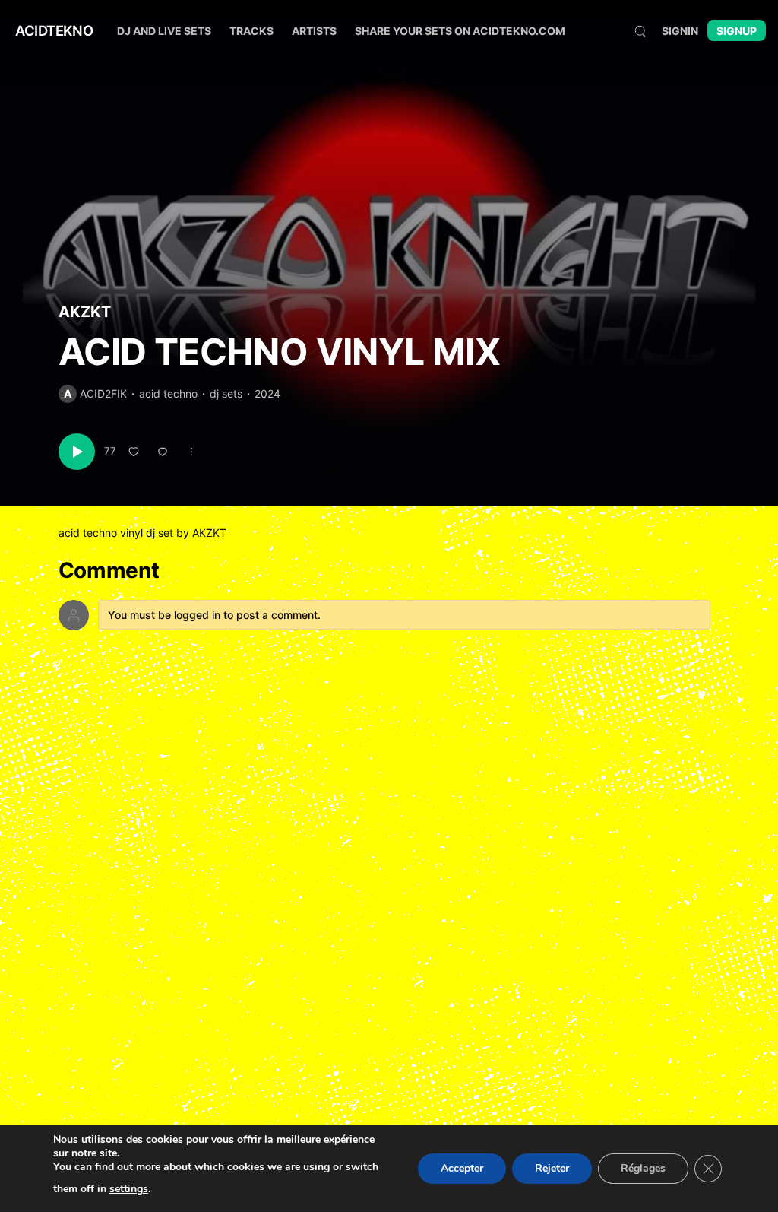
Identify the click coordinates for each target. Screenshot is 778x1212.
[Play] (77, 451)
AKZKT (85, 312)
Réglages (643, 1168)
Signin (680, 30)
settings (128, 1189)
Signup (736, 30)
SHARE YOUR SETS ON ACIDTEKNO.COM (460, 30)
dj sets (226, 393)
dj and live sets (164, 30)
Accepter (462, 1168)
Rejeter (552, 1168)
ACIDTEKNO (54, 30)
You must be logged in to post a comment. (214, 614)
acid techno (168, 393)
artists (314, 30)
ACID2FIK (103, 393)
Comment (109, 570)
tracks (251, 30)
